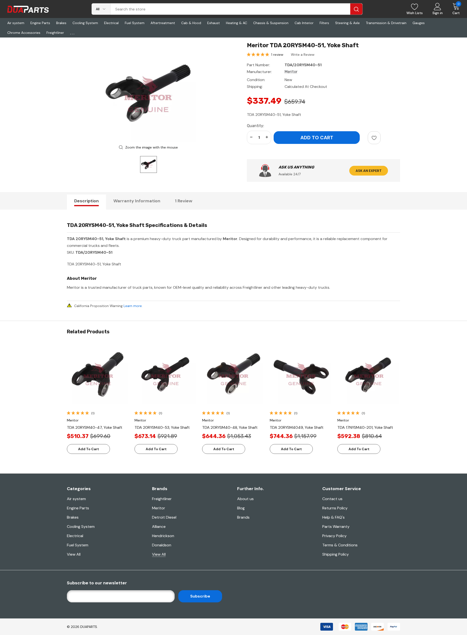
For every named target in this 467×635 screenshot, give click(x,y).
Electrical (75, 535)
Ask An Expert (369, 170)
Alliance (159, 526)
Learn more (133, 306)
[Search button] (356, 9)
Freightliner (162, 498)
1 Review (183, 201)
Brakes (73, 517)
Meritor (158, 508)
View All (74, 554)
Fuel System (77, 545)
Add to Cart (88, 449)
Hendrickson (163, 535)
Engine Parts (78, 508)
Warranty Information (136, 201)
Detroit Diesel (164, 517)
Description (86, 201)
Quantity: (255, 125)
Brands (243, 517)
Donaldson (161, 545)
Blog (241, 508)
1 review (277, 54)
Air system (76, 498)
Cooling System (81, 526)
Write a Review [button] (302, 54)
